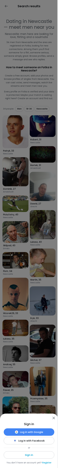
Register (47, 462)
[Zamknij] (54, 418)
